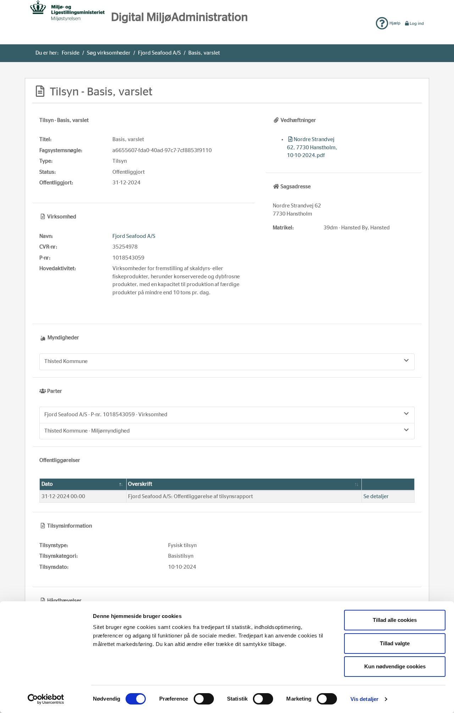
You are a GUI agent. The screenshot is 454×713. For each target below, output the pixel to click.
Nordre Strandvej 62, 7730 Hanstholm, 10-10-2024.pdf (312, 147)
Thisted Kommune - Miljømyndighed (87, 431)
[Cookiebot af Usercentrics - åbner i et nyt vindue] (46, 699)
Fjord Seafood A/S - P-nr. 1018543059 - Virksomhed (105, 414)
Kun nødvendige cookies (395, 666)
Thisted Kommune (66, 361)
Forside (70, 53)
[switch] (204, 698)
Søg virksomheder (109, 53)
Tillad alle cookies (395, 620)
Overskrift (140, 484)
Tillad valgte (395, 643)
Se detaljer (376, 496)
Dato (47, 484)
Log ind (417, 23)
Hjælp (394, 23)
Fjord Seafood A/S (159, 53)
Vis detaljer (364, 699)
